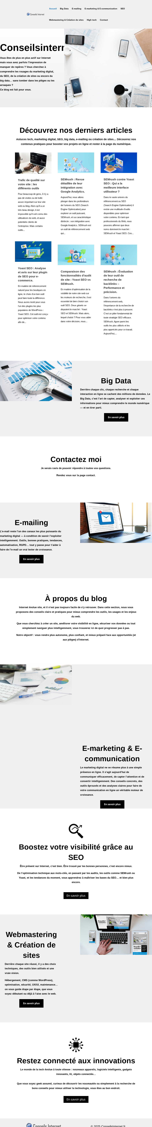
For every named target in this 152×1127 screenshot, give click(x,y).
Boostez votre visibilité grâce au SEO (76, 852)
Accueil (53, 8)
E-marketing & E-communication (101, 8)
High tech (92, 20)
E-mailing (76, 8)
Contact (104, 20)
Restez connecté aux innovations (76, 1061)
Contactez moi (76, 459)
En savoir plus (116, 417)
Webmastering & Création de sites (66, 20)
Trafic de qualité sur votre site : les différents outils (31, 184)
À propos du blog (76, 598)
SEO (123, 8)
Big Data (64, 8)
